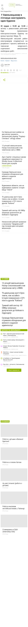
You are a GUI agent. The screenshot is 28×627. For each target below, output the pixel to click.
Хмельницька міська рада (8, 58)
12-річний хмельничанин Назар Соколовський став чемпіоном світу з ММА (12, 148)
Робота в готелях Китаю (11, 462)
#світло (2, 60)
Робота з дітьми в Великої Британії (12, 440)
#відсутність (14, 60)
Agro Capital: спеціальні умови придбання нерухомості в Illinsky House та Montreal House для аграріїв (14, 160)
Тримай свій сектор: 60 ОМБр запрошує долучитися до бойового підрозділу (13, 212)
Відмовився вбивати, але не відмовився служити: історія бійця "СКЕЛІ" (13, 187)
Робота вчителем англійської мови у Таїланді (13, 507)
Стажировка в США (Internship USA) (10, 530)
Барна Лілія (7, 64)
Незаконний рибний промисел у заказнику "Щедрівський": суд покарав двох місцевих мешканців (14, 225)
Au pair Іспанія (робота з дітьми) (12, 484)
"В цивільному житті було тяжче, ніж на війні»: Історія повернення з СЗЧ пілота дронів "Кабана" (13, 200)
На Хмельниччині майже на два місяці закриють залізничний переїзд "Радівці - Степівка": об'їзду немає (14, 135)
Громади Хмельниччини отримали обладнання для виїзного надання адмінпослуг (12, 175)
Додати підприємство (14, 370)
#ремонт (7, 60)
